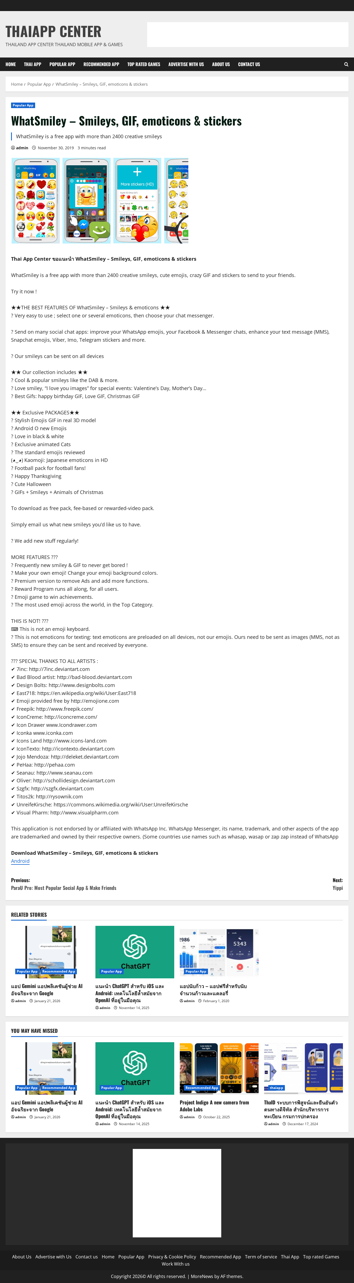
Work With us (176, 1264)
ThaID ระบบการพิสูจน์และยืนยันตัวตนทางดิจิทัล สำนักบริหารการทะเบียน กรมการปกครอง (301, 1109)
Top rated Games (143, 64)
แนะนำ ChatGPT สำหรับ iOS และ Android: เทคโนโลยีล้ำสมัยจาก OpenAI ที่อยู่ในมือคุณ (129, 992)
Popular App (62, 64)
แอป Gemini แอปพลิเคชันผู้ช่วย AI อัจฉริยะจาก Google (46, 989)
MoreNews (202, 1276)
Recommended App (101, 64)
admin (22, 147)
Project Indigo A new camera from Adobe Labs (214, 1106)
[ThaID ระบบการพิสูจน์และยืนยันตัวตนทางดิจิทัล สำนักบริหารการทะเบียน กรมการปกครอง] (303, 1068)
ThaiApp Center (53, 30)
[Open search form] (346, 64)
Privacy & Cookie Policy (172, 1257)
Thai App (32, 64)
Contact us (249, 64)
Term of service (261, 1257)
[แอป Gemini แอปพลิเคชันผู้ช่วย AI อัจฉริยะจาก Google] (50, 952)
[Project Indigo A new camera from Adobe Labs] (219, 1068)
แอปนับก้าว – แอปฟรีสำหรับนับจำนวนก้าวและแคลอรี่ (213, 989)
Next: (338, 884)
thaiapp (276, 1087)
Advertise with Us (186, 64)
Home (11, 64)
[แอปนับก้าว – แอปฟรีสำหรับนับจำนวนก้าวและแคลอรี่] (219, 952)
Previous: (63, 884)
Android (20, 861)
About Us (221, 64)
